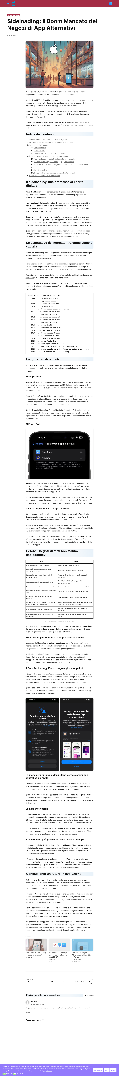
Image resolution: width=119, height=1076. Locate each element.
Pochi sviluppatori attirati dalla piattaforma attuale (54, 159)
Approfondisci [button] (47, 1071)
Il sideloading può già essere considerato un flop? (54, 173)
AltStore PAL (39, 151)
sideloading (30, 278)
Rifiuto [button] (113, 1070)
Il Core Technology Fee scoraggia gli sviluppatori (54, 162)
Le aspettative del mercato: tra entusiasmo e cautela (51, 142)
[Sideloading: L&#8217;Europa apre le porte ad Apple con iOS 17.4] (59, 945)
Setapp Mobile (40, 148)
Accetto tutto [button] (98, 1070)
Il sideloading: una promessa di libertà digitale (48, 139)
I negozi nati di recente (38, 145)
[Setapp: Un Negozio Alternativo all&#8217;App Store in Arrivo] (82, 945)
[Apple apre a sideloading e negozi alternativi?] (36, 945)
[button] (4, 1074)
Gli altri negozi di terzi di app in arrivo (49, 153)
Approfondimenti (14, 15)
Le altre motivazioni (42, 170)
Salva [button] (106, 1070)
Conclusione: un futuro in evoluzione (44, 176)
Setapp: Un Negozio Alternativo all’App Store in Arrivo (82, 955)
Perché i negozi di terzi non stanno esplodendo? (49, 156)
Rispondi (28, 1012)
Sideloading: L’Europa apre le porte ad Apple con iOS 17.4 (58, 955)
